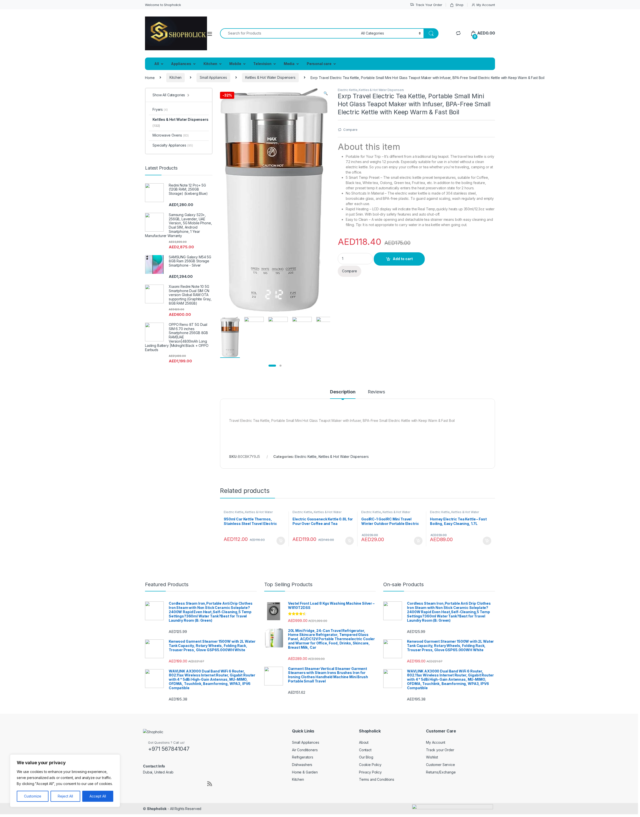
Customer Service (440, 764)
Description (342, 392)
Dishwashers (302, 764)
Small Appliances (213, 77)
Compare (350, 130)
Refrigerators (302, 757)
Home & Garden (305, 772)
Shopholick (157, 808)
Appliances (181, 64)
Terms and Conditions (376, 779)
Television (262, 64)
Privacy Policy (370, 772)
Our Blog (366, 757)
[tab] (342, 394)
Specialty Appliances (172, 145)
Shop (459, 5)
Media (289, 64)
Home (149, 77)
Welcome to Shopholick (163, 5)
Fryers (160, 109)
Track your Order (440, 750)
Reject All (65, 796)
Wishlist (432, 757)
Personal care (319, 64)
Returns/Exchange (441, 772)
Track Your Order (429, 5)
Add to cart (403, 259)
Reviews (376, 392)
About (363, 742)
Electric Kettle (348, 90)
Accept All (98, 796)
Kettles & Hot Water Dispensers (270, 77)
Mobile (235, 64)
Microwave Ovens (170, 135)
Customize (32, 796)
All (156, 64)
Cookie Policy (370, 764)
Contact (365, 750)
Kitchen (210, 64)
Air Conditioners (305, 750)
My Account (485, 5)
